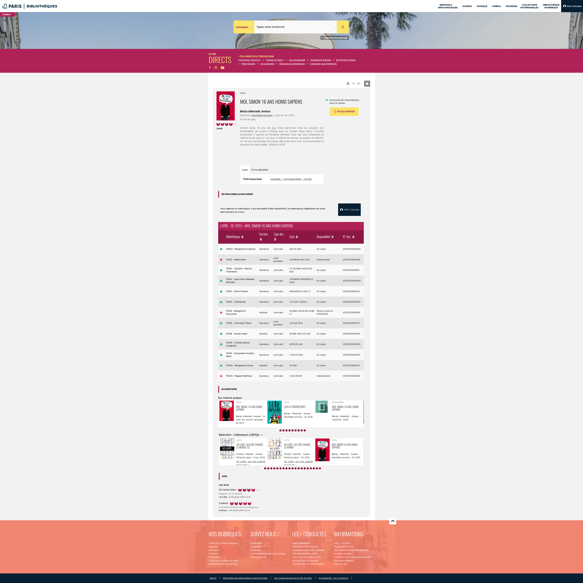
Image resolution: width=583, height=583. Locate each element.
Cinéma (213, 553)
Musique (214, 550)
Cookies (338, 557)
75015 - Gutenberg (235, 301)
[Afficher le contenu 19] (317, 468)
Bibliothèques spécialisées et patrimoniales (245, 578)
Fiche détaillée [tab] (259, 169)
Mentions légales (343, 560)
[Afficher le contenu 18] (314, 468)
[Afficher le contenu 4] (286, 430)
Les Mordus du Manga (305, 560)
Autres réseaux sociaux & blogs (268, 553)
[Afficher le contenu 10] (305, 430)
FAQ (336, 543)
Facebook (256, 543)
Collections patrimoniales (223, 560)
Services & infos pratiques (223, 543)
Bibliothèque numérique (223, 564)
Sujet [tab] (245, 169)
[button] (572, 6)
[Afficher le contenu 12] (296, 468)
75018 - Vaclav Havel (236, 333)
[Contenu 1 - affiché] (277, 430)
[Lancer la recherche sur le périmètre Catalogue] (343, 26)
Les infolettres (258, 557)
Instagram (256, 546)
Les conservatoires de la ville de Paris (293, 578)
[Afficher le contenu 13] (299, 468)
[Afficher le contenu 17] (311, 468)
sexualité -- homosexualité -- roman (291, 179)
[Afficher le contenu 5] (289, 430)
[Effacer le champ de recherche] (335, 26)
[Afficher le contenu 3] (283, 430)
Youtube (255, 550)
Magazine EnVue (343, 546)
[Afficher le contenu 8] (299, 430)
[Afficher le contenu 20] (320, 468)
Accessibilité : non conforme (333, 578)
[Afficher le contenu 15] (305, 468)
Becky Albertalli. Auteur (255, 111)
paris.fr (213, 578)
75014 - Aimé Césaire (237, 291)
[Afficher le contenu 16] (308, 468)
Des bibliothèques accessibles (351, 550)
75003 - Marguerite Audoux (240, 249)
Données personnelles (358, 557)
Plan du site (341, 564)
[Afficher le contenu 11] (293, 468)
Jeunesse (214, 557)
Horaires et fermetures (305, 546)
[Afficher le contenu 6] (293, 430)
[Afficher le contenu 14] (302, 468)
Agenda (213, 546)
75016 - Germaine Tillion (238, 323)
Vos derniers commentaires (308, 564)
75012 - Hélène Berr (236, 259)
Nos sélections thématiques (308, 550)
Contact (345, 543)
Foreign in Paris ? (344, 553)
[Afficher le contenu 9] (302, 430)
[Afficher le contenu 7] (296, 430)
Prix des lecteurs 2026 (304, 553)
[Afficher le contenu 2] (280, 430)
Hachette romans (262, 115)
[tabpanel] (282, 179)
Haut (392, 521)
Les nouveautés (301, 543)
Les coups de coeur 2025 (306, 557)
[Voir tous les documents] (262, 435)
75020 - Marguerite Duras (239, 365)
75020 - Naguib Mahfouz (239, 376)
